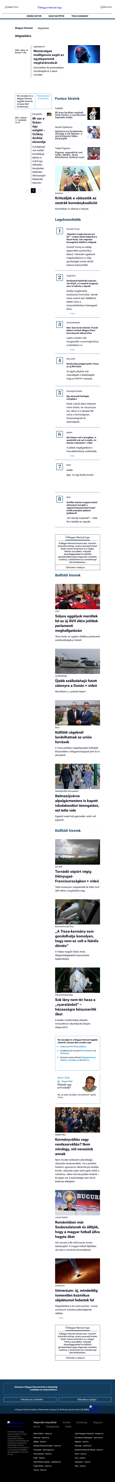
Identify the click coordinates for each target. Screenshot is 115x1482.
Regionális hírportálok (45, 1422)
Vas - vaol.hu (80, 1458)
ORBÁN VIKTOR (34, 16)
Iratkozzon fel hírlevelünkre (73, 1046)
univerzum (60, 1285)
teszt (68, 465)
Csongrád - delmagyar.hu (44, 1450)
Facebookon (87, 1050)
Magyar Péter (67, 1081)
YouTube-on (73, 1060)
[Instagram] (72, 1066)
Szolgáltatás (52, 1426)
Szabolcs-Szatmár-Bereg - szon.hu (89, 1450)
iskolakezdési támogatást (66, 791)
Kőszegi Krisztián (74, 391)
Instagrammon (88, 1057)
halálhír (59, 108)
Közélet (66, 1422)
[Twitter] (77, 1066)
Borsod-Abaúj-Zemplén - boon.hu (47, 1446)
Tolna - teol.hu (80, 1454)
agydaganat (39, 46)
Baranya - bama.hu (41, 1438)
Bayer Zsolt (64, 1077)
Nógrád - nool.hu (81, 1442)
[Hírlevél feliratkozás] (61, 1066)
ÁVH (68, 497)
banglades (37, 114)
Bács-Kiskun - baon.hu (43, 1434)
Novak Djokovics (63, 127)
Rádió (68, 1426)
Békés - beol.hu (40, 1442)
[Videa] (83, 1066)
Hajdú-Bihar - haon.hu (43, 1466)
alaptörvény (60, 1134)
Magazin (97, 1422)
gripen (69, 432)
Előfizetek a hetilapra (75, 567)
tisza (57, 727)
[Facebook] (67, 1066)
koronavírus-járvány (64, 926)
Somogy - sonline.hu (83, 1446)
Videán (63, 1060)
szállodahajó (61, 676)
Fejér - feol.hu (39, 1458)
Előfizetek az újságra (86, 1399)
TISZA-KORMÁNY (79, 16)
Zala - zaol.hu (80, 1466)
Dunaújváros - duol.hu (43, 1454)
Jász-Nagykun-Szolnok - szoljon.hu (89, 1434)
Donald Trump (73, 229)
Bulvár (37, 1426)
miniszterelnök (73, 322)
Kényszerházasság (64, 995)
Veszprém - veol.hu (83, 1462)
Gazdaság (81, 1422)
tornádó (58, 866)
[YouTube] (88, 1066)
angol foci (70, 275)
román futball (61, 1217)
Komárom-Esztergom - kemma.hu (89, 1438)
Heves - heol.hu (40, 1470)
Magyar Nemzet (24, 28)
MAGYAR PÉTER (56, 16)
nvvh (57, 611)
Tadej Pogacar (62, 148)
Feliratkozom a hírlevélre (43, 97)
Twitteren (64, 1053)
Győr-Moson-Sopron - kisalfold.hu (47, 1462)
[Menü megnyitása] (106, 7)
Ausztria (59, 193)
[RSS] (94, 1066)
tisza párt (70, 358)
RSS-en (85, 1060)
